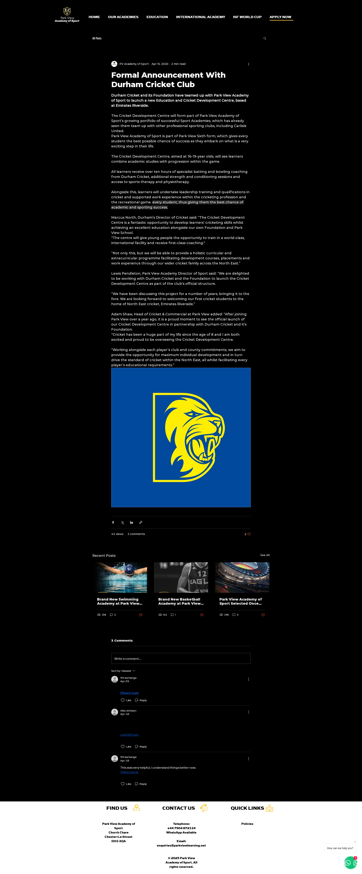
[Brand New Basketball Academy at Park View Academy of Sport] (181, 577)
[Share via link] (141, 522)
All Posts (96, 38)
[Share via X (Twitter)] (122, 522)
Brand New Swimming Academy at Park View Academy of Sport (118, 601)
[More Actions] (248, 679)
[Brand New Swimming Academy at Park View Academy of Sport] (120, 577)
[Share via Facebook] (113, 522)
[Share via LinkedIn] (131, 522)
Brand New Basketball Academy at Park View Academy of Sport (179, 601)
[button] (265, 38)
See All (265, 555)
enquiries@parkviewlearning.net (181, 845)
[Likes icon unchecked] (122, 700)
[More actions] (248, 64)
